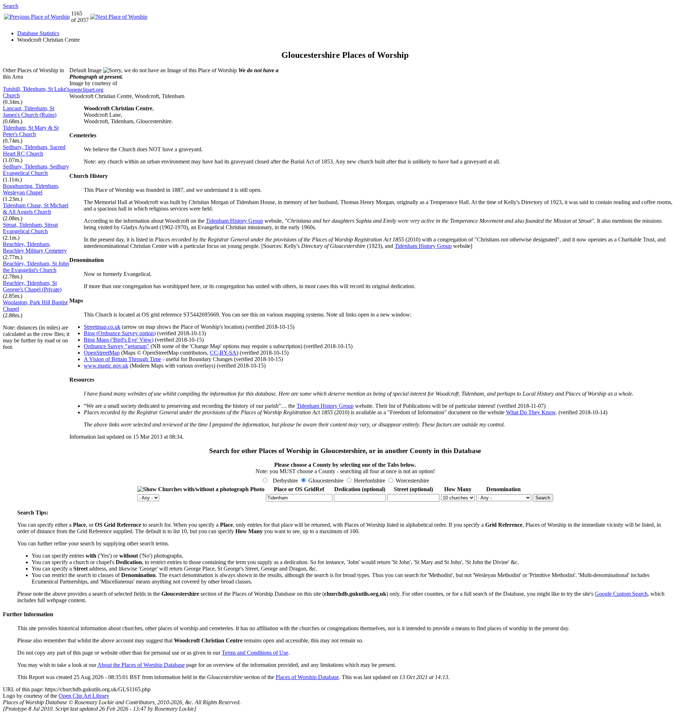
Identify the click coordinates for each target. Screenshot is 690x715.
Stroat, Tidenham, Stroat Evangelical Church (30, 228)
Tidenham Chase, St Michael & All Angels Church (35, 208)
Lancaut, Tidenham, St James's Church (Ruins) (29, 111)
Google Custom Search (621, 594)
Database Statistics (38, 33)
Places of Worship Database (307, 677)
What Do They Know (531, 412)
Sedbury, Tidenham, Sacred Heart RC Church (34, 150)
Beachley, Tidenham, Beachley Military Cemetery (35, 247)
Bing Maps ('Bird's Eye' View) (118, 340)
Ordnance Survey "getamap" (116, 346)
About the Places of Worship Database (141, 665)
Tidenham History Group (234, 221)
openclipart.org (86, 90)
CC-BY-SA (223, 353)
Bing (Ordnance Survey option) (120, 333)
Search (10, 6)
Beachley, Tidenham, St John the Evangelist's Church (36, 266)
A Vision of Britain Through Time (122, 359)
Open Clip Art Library (84, 696)
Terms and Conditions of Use (255, 653)
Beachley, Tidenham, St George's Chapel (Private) (32, 286)
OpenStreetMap (102, 353)
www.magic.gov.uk (106, 366)
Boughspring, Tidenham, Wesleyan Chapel (31, 189)
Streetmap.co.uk (102, 327)
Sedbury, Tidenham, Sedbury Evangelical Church (36, 169)
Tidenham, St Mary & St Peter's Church (31, 131)
